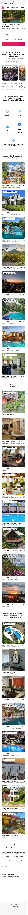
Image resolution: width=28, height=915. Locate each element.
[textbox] (7, 40)
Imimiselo (18, 908)
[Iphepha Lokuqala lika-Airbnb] (3, 7)
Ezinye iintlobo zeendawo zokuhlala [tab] (10, 847)
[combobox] (13, 35)
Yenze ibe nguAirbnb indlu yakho (15, 7)
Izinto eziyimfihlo (10, 908)
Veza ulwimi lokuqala (8, 3)
